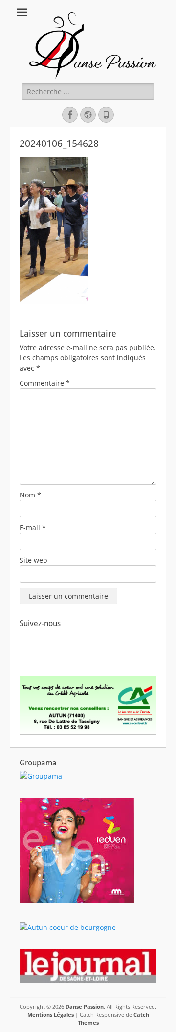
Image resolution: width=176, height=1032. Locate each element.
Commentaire (45, 383)
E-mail (33, 527)
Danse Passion (85, 1006)
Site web (33, 560)
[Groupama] (41, 776)
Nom (30, 494)
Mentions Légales (50, 1014)
